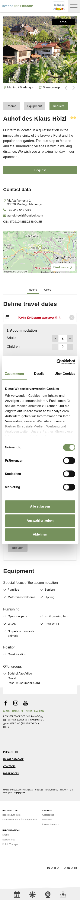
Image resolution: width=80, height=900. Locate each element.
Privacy (64, 790)
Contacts (9, 766)
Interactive (9, 810)
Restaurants (8, 840)
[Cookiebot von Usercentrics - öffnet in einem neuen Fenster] (57, 362)
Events (5, 835)
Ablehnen (40, 534)
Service (47, 810)
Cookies (39, 790)
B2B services (11, 773)
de (48, 868)
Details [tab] (39, 373)
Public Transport (10, 844)
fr (75, 868)
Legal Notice (51, 790)
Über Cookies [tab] (65, 373)
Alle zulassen (40, 506)
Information (11, 830)
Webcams (47, 819)
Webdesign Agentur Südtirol (8, 868)
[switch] (69, 460)
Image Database (13, 759)
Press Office (11, 752)
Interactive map (50, 824)
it (55, 868)
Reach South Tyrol (11, 815)
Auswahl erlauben (40, 520)
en (61, 868)
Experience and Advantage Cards (19, 819)
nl (68, 868)
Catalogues (48, 815)
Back (63, 21)
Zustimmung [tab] (14, 373)
